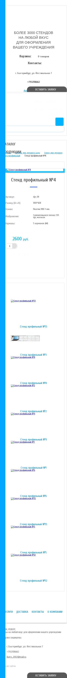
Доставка (50, 101)
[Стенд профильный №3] (33, 341)
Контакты (39, 109)
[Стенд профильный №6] (33, 482)
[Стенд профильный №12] (33, 566)
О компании (55, 109)
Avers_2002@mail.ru (16, 656)
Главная (7, 152)
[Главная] (33, 15)
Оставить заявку (45, 675)
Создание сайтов (8, 666)
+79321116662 (33, 81)
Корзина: (25, 56)
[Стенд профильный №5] (33, 538)
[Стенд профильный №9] (33, 425)
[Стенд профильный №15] (33, 510)
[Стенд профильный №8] (33, 369)
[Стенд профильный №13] (33, 312)
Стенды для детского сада (27, 152)
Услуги (37, 101)
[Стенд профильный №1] (33, 454)
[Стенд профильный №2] (33, 397)
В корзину (22, 254)
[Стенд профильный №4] (19, 169)
